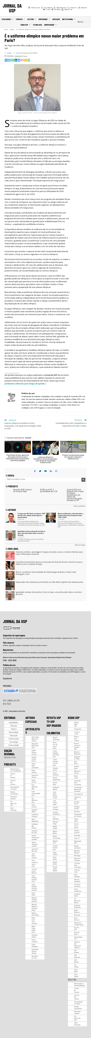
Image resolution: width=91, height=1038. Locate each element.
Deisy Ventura (34, 771)
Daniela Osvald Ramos (34, 759)
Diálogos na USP (77, 808)
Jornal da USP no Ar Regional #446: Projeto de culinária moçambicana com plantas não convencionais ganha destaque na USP (75, 494)
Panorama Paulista (13, 798)
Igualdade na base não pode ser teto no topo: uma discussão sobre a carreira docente (31, 533)
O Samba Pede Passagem (77, 865)
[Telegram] (19, 60)
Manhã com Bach (77, 847)
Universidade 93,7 (78, 938)
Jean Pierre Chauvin (34, 856)
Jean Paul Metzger (35, 850)
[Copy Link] (25, 60)
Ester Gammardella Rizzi (36, 793)
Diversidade (43, 19)
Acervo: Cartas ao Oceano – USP (77, 746)
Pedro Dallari (55, 858)
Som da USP (76, 928)
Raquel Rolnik (55, 863)
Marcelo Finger (55, 823)
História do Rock (76, 832)
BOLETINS (72, 979)
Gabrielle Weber (34, 811)
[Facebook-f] (35, 471)
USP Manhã (76, 961)
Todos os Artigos (80, 545)
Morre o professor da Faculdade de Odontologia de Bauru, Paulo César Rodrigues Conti (46, 573)
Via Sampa (76, 966)
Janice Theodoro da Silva (35, 844)
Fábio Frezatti (34, 806)
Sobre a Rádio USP (76, 724)
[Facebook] (6, 60)
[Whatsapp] (12, 60)
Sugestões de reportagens (14, 635)
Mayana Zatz (55, 842)
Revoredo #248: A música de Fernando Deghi (22, 490)
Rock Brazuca (76, 919)
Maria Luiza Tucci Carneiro (34, 921)
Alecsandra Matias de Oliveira (35, 739)
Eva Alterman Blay (35, 800)
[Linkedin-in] (51, 471)
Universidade (49, 25)
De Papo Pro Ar (76, 803)
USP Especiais (77, 956)
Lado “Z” (77, 838)
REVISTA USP (54, 718)
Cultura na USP (77, 798)
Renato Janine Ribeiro (55, 869)
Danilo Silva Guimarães (35, 766)
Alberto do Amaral (56, 739)
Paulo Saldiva (55, 853)
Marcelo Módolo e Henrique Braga (35, 907)
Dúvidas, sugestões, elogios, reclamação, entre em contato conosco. (25, 645)
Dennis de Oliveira (35, 776)
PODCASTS (10, 764)
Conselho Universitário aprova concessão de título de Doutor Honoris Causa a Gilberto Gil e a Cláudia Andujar (49, 563)
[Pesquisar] (83, 480)
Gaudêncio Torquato (35, 816)
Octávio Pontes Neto (55, 848)
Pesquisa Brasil (77, 895)
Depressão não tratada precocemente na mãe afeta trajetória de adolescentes (49, 582)
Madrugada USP (77, 842)
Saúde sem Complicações (78, 924)
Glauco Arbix (55, 783)
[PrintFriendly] (28, 60)
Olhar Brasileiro (77, 876)
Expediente (7, 678)
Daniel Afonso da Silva (34, 752)
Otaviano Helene (34, 936)
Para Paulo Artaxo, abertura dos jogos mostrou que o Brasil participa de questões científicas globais (17, 457)
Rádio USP (24, 25)
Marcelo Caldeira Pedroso (34, 900)
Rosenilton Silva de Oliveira (35, 951)
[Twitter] (9, 60)
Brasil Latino (76, 777)
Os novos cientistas (77, 885)
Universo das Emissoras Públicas (77, 945)
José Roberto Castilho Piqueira (34, 887)
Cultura (30, 19)
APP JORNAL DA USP (11, 700)
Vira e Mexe (76, 971)
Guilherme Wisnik (56, 788)
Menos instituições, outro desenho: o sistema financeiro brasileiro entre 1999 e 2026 (70, 515)
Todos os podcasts (79, 506)
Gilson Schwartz (56, 774)
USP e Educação (13, 809)
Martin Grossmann (56, 837)
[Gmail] (22, 60)
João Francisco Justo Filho (35, 863)
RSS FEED (7, 703)
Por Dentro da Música (77, 901)
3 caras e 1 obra (77, 733)
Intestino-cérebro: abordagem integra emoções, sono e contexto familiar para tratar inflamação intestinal (49, 553)
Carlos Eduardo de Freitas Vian (56, 754)
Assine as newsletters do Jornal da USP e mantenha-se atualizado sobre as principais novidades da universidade (39, 653)
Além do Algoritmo (77, 753)
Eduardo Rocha (55, 769)
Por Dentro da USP (13, 803)
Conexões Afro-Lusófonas (77, 783)
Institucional (67, 19)
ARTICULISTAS (32, 730)
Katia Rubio (33, 894)
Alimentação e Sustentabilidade (15, 770)
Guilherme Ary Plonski (35, 826)
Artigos (9, 53)
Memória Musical (77, 852)
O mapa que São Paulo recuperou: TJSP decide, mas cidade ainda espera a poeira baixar (31, 515)
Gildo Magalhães (35, 820)
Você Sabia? (76, 975)
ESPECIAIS (31, 721)
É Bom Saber (76, 820)
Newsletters (8, 650)
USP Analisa (76, 951)
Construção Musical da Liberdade (78, 789)
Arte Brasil (76, 763)
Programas (77, 729)
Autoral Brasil (76, 767)
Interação (77, 835)
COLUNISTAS (53, 733)
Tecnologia (37, 25)
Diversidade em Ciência (77, 815)
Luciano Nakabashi (56, 813)
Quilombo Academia (77, 906)
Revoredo (77, 915)
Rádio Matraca (76, 911)
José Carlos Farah (55, 803)
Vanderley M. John (35, 957)
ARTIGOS (30, 718)
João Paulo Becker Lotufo (55, 795)
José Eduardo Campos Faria (34, 879)
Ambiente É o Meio (77, 758)
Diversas (77, 811)
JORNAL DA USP (12, 8)
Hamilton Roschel (35, 832)
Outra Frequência (77, 890)
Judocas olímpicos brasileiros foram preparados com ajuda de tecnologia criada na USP (45, 459)
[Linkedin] (15, 60)
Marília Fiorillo (55, 828)
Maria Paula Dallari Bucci (34, 929)
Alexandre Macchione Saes (35, 746)
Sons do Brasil (76, 933)
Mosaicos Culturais (77, 859)
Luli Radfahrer (56, 818)
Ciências (19, 19)
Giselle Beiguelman (56, 779)
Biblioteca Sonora (77, 772)
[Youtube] (45, 471)
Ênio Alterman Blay (35, 787)
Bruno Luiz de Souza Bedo (55, 745)
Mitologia (77, 856)
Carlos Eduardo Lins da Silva (55, 762)
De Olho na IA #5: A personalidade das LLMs (48, 490)
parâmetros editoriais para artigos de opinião (25, 383)
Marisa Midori (55, 832)
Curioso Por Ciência (12, 782)
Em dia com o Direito (76, 826)
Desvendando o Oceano (14, 788)
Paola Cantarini (34, 941)
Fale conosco (8, 642)
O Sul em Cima (77, 871)
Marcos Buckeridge (35, 914)
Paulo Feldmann (35, 946)
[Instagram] (56, 471)
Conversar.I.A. (78, 794)
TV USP (51, 721)
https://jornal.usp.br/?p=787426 (26, 53)
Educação (56, 19)
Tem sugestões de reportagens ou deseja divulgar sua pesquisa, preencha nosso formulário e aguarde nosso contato (40, 638)
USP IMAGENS (54, 725)
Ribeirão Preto (10, 757)
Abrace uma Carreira (76, 739)
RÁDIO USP (73, 718)
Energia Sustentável (14, 793)
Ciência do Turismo (12, 776)
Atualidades (6, 19)
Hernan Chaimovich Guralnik (35, 837)
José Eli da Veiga (55, 808)
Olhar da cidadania (77, 881)
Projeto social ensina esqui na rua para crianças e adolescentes (73, 456)
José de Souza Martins (34, 871)
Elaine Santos (34, 781)
